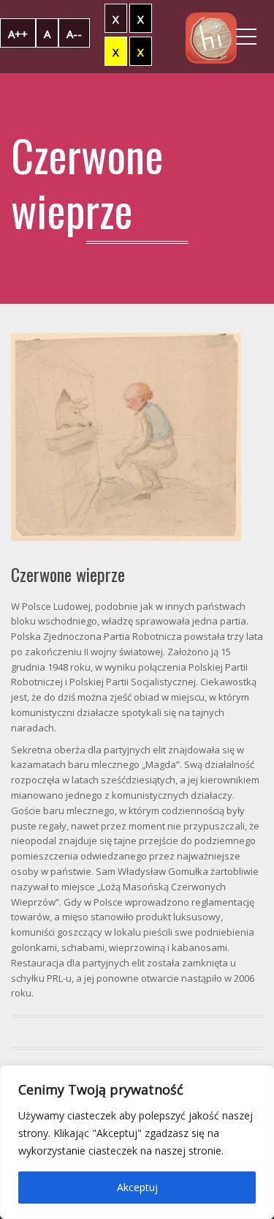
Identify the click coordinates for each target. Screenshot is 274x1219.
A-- (74, 33)
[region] (137, 1142)
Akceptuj (137, 1187)
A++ (18, 33)
